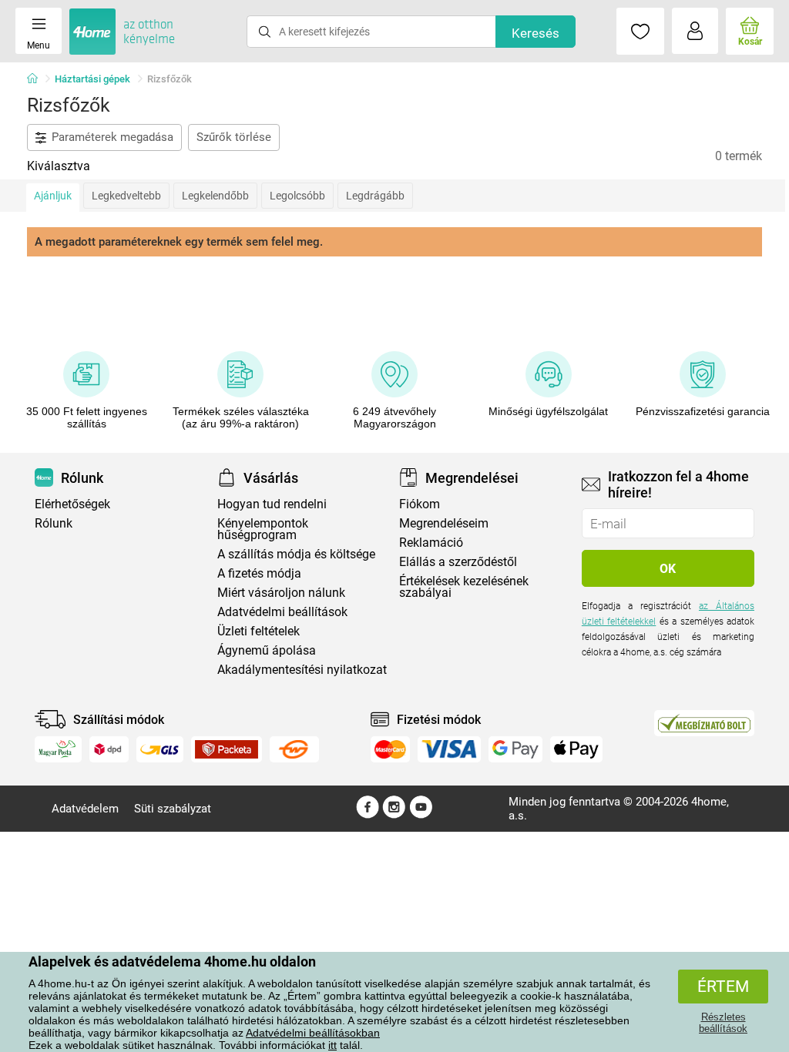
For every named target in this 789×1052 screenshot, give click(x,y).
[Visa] (449, 749)
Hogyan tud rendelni (272, 504)
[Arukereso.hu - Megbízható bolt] (704, 723)
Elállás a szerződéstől (458, 562)
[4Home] (38, 79)
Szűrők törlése (233, 137)
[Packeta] (226, 749)
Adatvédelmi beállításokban (313, 1033)
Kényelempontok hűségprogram (262, 529)
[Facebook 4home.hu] (367, 815)
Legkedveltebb (126, 195)
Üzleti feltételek (258, 631)
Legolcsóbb (297, 195)
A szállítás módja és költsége (296, 554)
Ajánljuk (53, 195)
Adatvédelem (85, 809)
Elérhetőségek (72, 504)
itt (332, 1045)
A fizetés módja (259, 573)
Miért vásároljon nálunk (281, 592)
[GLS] (159, 749)
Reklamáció (431, 542)
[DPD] (109, 749)
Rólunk (53, 523)
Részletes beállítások (723, 1022)
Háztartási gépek (92, 79)
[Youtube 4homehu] (420, 815)
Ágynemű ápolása (266, 650)
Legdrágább (375, 195)
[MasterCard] (390, 749)
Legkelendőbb (215, 195)
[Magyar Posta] (58, 749)
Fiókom (419, 504)
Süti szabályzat (172, 809)
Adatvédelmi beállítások (282, 612)
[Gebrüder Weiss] (294, 749)
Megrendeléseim (444, 523)
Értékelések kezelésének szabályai (464, 586)
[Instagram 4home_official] (394, 815)
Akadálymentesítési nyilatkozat (302, 669)
